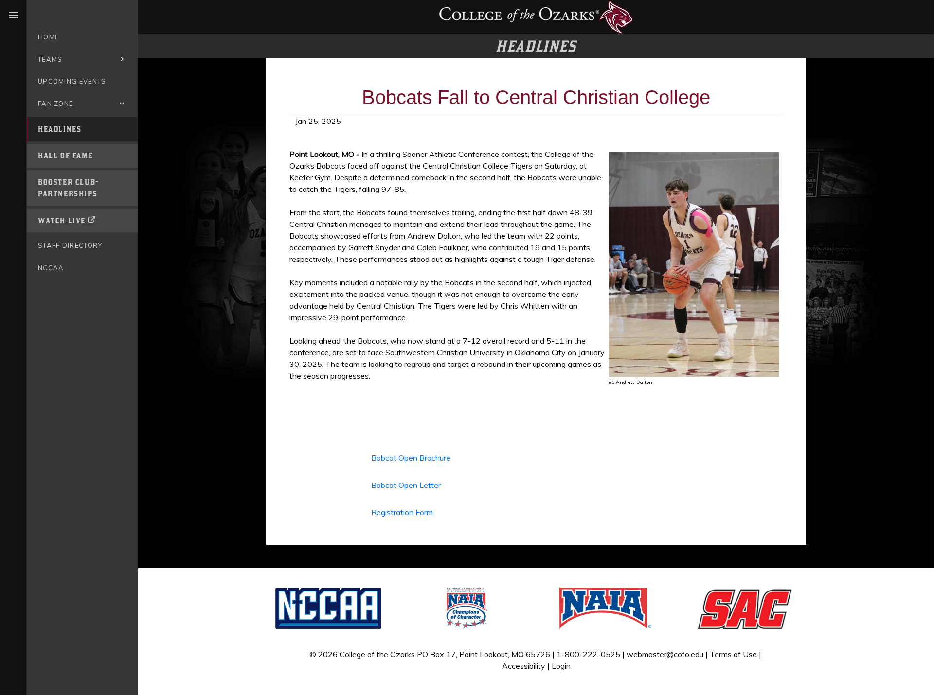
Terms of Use (733, 654)
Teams (50, 59)
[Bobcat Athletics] (536, 16)
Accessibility (523, 666)
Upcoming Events (72, 81)
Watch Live (62, 220)
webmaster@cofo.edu (665, 654)
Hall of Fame (65, 155)
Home (48, 37)
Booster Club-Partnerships (68, 187)
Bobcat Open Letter (406, 485)
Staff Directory (70, 245)
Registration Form (402, 512)
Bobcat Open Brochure (410, 458)
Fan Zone (55, 103)
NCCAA (51, 268)
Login (561, 666)
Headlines (59, 129)
